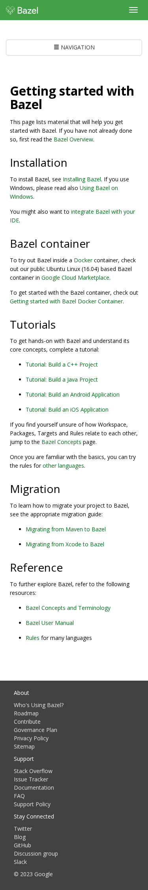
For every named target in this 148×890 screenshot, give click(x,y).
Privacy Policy (31, 738)
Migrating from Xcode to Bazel (65, 544)
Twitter (23, 828)
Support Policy (32, 804)
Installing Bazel (82, 179)
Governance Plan (35, 730)
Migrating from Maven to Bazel (66, 529)
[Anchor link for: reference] (68, 566)
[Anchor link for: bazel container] (95, 242)
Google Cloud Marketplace (75, 277)
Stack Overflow (33, 771)
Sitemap (24, 746)
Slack (20, 862)
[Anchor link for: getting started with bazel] (48, 103)
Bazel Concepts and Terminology (68, 608)
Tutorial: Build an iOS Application (67, 409)
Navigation (77, 47)
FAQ (19, 796)
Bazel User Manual (50, 623)
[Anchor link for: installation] (73, 161)
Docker (83, 260)
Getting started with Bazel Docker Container (66, 301)
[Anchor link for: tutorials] (61, 323)
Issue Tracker (31, 779)
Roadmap (26, 713)
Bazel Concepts (61, 442)
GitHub (22, 845)
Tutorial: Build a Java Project (62, 379)
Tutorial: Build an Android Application (73, 394)
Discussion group (36, 853)
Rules (32, 638)
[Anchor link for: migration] (66, 488)
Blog (20, 837)
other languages (63, 465)
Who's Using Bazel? (39, 705)
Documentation (34, 787)
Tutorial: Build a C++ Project (62, 364)
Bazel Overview (73, 139)
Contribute (27, 721)
